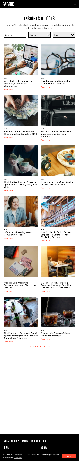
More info (18, 457)
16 (49, 346)
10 (44, 346)
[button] (74, 4)
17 (51, 346)
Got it (69, 456)
